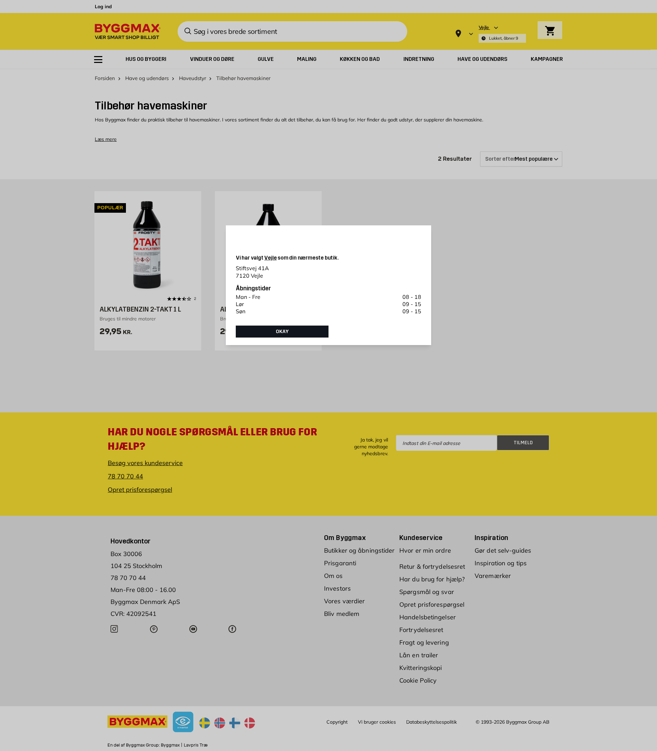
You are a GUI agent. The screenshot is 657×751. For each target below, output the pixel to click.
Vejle (270, 257)
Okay (282, 331)
